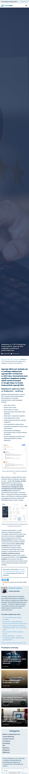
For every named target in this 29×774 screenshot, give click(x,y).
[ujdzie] (4, 582)
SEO (4, 745)
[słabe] (3, 582)
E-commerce (6, 741)
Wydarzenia (6, 752)
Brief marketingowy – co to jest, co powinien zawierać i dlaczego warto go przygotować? (13, 637)
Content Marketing (8, 736)
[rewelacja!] (8, 582)
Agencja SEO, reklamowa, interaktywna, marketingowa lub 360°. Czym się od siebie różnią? (15, 627)
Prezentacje (6, 743)
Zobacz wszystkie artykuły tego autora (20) (13, 643)
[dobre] (7, 582)
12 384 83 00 (24, 1)
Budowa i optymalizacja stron (11, 734)
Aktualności (16, 353)
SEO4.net (4, 359)
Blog (9, 359)
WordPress (6, 748)
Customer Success (8, 739)
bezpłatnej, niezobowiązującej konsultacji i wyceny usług (14, 571)
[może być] (5, 582)
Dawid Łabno (15, 588)
